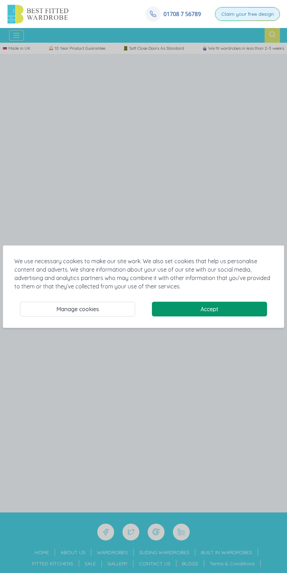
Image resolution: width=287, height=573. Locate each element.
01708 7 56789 (182, 14)
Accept (209, 309)
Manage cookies (77, 309)
